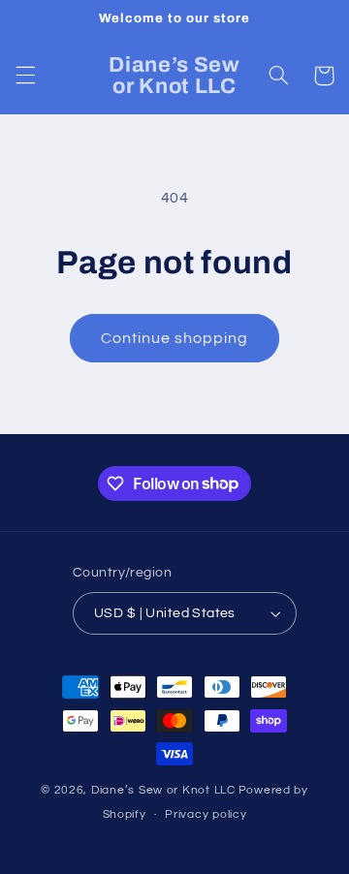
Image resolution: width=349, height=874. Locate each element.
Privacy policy (205, 814)
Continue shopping (175, 338)
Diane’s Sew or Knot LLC (163, 790)
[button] (25, 75)
